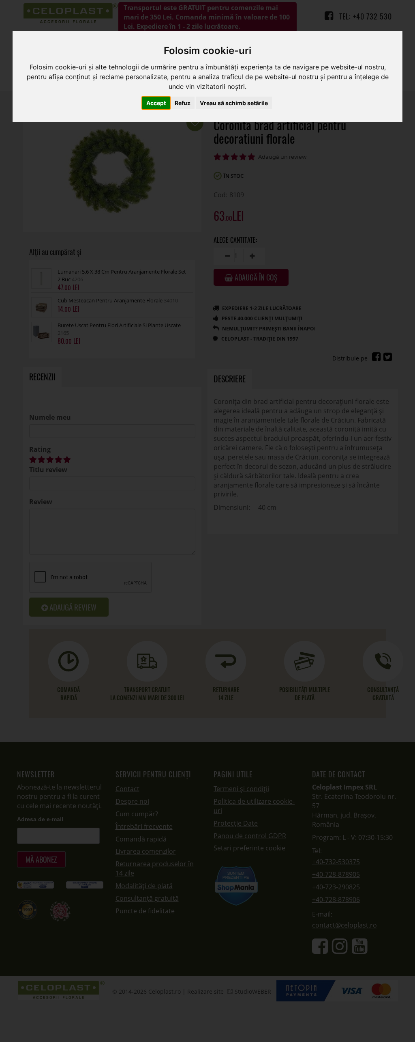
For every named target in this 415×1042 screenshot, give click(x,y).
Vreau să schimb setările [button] (234, 102)
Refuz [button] (182, 102)
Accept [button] (156, 102)
